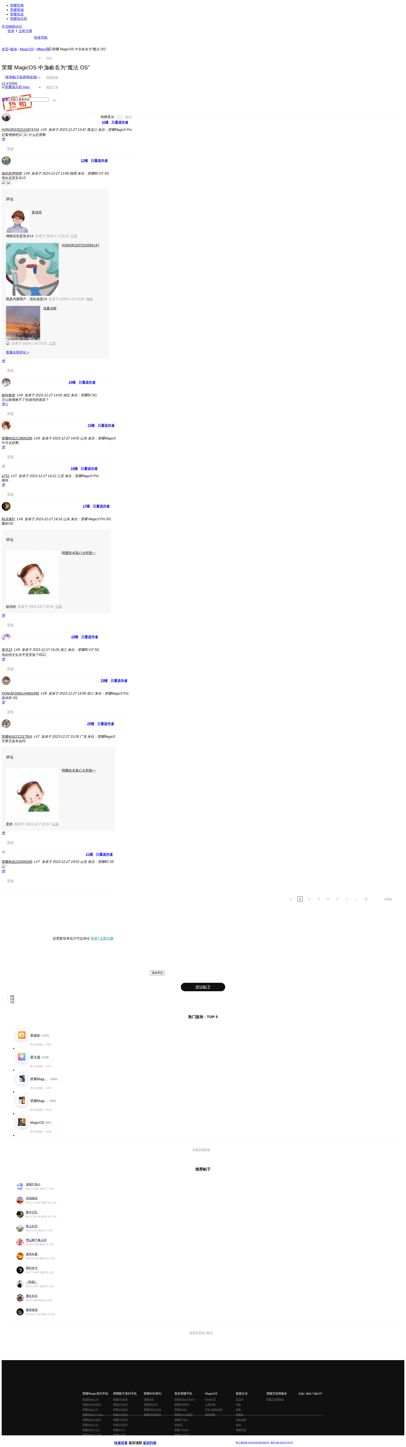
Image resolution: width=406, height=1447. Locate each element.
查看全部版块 (201, 1149)
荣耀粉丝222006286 (17, 862)
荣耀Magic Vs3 (91, 1429)
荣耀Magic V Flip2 (92, 1414)
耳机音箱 (241, 1419)
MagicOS (27, 49)
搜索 (5, 99)
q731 (5, 476)
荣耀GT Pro (181, 1419)
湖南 (89, 299)
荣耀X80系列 (181, 1404)
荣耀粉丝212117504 (17, 736)
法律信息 (189, 1439)
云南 (58, 606)
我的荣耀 (210, 1414)
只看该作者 (119, 122)
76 (366, 898)
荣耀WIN (149, 1399)
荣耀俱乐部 (18, 19)
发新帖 (388, 898)
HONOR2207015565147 (80, 245)
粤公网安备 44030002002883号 (252, 1442)
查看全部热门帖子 (201, 1332)
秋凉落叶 (8, 519)
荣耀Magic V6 (90, 1399)
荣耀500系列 (120, 1404)
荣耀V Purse (181, 1429)
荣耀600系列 (120, 1399)
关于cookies (177, 1439)
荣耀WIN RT (151, 1404)
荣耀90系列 (119, 1434)
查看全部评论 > (17, 352)
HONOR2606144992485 (20, 693)
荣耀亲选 (17, 14)
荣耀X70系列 (181, 1434)
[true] (54, 100)
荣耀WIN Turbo (152, 1409)
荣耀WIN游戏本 (152, 1414)
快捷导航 (41, 37)
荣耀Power (180, 1409)
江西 (52, 343)
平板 (238, 1404)
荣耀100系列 (120, 1424)
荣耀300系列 (120, 1414)
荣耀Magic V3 (90, 1424)
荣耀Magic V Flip (92, 1434)
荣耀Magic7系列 (91, 1419)
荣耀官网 (17, 5)
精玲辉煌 (8, 395)
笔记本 (239, 1399)
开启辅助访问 (12, 26)
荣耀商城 (17, 10)
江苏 (74, 236)
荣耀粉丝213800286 (17, 438)
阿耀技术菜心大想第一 (79, 553)
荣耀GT (178, 1424)
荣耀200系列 (120, 1419)
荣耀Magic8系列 (91, 1404)
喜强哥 (37, 212)
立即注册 (25, 31)
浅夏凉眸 (50, 308)
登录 (11, 31)
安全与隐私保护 (214, 1409)
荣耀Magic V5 (90, 1409)
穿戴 (238, 1409)
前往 (128, 117)
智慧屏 (239, 1414)
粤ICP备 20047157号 (281, 1442)
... (356, 898)
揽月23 (7, 650)
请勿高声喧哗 (12, 173)
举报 (10, 149)
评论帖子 (203, 987)
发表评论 (157, 972)
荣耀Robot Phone (184, 1399)
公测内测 (210, 1404)
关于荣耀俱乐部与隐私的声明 (153, 1439)
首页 (49, 48)
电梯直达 (107, 117)
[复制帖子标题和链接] (21, 77)
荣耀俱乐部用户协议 (125, 1439)
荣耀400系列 (120, 1409)
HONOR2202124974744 (20, 129)
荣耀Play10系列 (183, 1414)
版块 (13, 49)
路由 (238, 1424)
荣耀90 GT (119, 1429)
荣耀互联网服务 (275, 1399)
